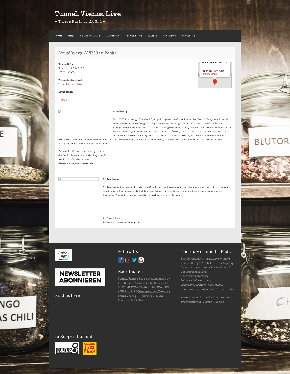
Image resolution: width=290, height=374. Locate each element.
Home (58, 35)
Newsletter (189, 35)
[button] (215, 82)
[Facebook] (121, 259)
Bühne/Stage (134, 35)
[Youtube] (141, 259)
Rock (64, 100)
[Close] (226, 62)
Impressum (169, 35)
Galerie (152, 35)
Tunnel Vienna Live (88, 14)
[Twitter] (134, 259)
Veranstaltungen (91, 35)
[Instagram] (128, 259)
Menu (71, 35)
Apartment (114, 35)
